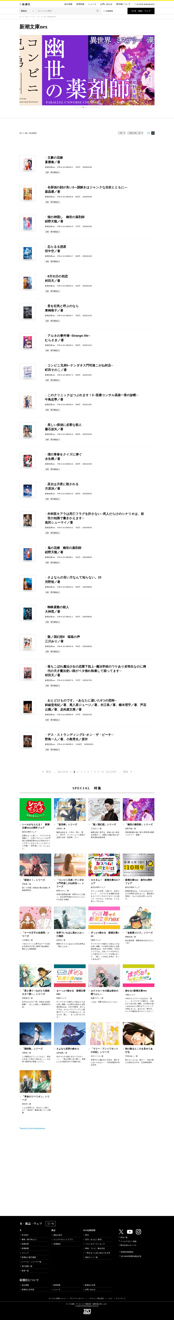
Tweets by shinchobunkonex (32, 1128)
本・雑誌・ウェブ (142, 11)
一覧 (52, 1224)
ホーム (21, 17)
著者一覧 (25, 1271)
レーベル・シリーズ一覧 (37, 17)
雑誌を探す (57, 1235)
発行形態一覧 (27, 1266)
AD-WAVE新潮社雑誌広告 (131, 1256)
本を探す (25, 1235)
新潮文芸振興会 (127, 1252)
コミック (25, 1253)
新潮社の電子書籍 (29, 1257)
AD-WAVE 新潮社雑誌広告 (145, 4)
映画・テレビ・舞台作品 (95, 1248)
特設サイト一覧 (91, 1257)
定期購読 (57, 1244)
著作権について (123, 4)
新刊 (87, 1235)
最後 (125, 771)
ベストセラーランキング (95, 1244)
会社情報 (68, 4)
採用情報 (80, 4)
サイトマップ (120, 1298)
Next (153, 68)
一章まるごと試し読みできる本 (97, 1253)
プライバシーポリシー (77, 1298)
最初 (48, 771)
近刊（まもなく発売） (94, 1239)
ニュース (92, 4)
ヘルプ (110, 1298)
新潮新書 (25, 1248)
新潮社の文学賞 (28, 1290)
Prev (21, 68)
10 (98, 107)
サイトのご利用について (57, 1298)
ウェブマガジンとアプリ (63, 1239)
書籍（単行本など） (30, 1239)
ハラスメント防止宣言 (96, 1298)
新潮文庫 (25, 1244)
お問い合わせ (106, 4)
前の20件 (63, 771)
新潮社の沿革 (90, 1285)
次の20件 (111, 771)
